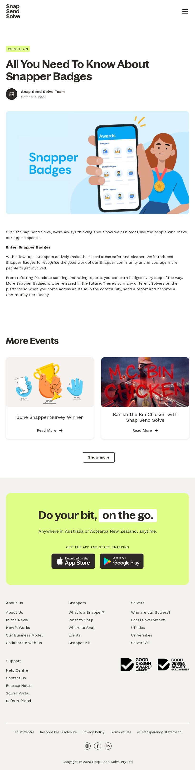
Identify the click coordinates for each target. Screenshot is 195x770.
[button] (184, 11)
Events (74, 635)
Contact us (16, 678)
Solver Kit (140, 643)
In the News (17, 620)
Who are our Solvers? (151, 612)
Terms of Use (120, 732)
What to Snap (80, 620)
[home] (13, 11)
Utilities (138, 627)
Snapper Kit (79, 643)
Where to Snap (82, 627)
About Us (14, 612)
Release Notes (19, 685)
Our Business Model (24, 635)
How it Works (18, 627)
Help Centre (17, 670)
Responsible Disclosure (58, 732)
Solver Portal (17, 693)
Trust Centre (24, 732)
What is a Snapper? (86, 612)
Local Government (148, 620)
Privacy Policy (93, 732)
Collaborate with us (24, 643)
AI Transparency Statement (159, 732)
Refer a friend (18, 700)
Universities (141, 635)
